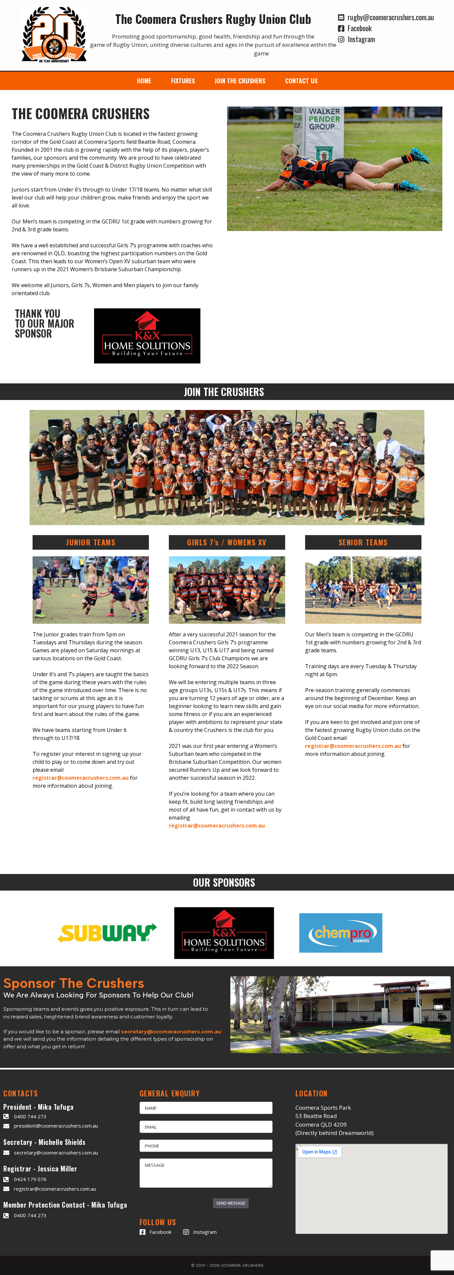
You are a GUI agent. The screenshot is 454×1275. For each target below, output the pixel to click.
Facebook (358, 28)
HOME (144, 80)
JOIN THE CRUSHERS (240, 80)
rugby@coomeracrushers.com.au (389, 17)
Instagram (359, 39)
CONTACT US (301, 80)
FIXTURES (183, 80)
